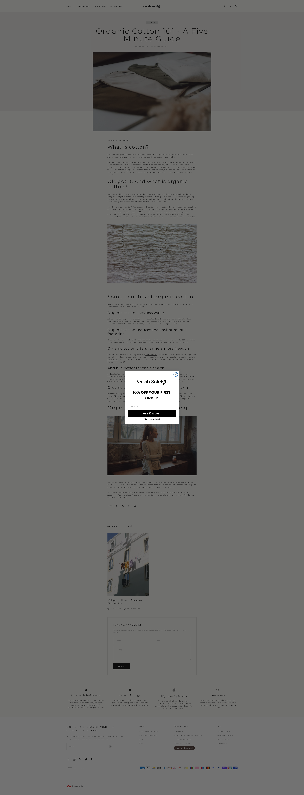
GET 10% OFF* (152, 413)
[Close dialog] (176, 374)
